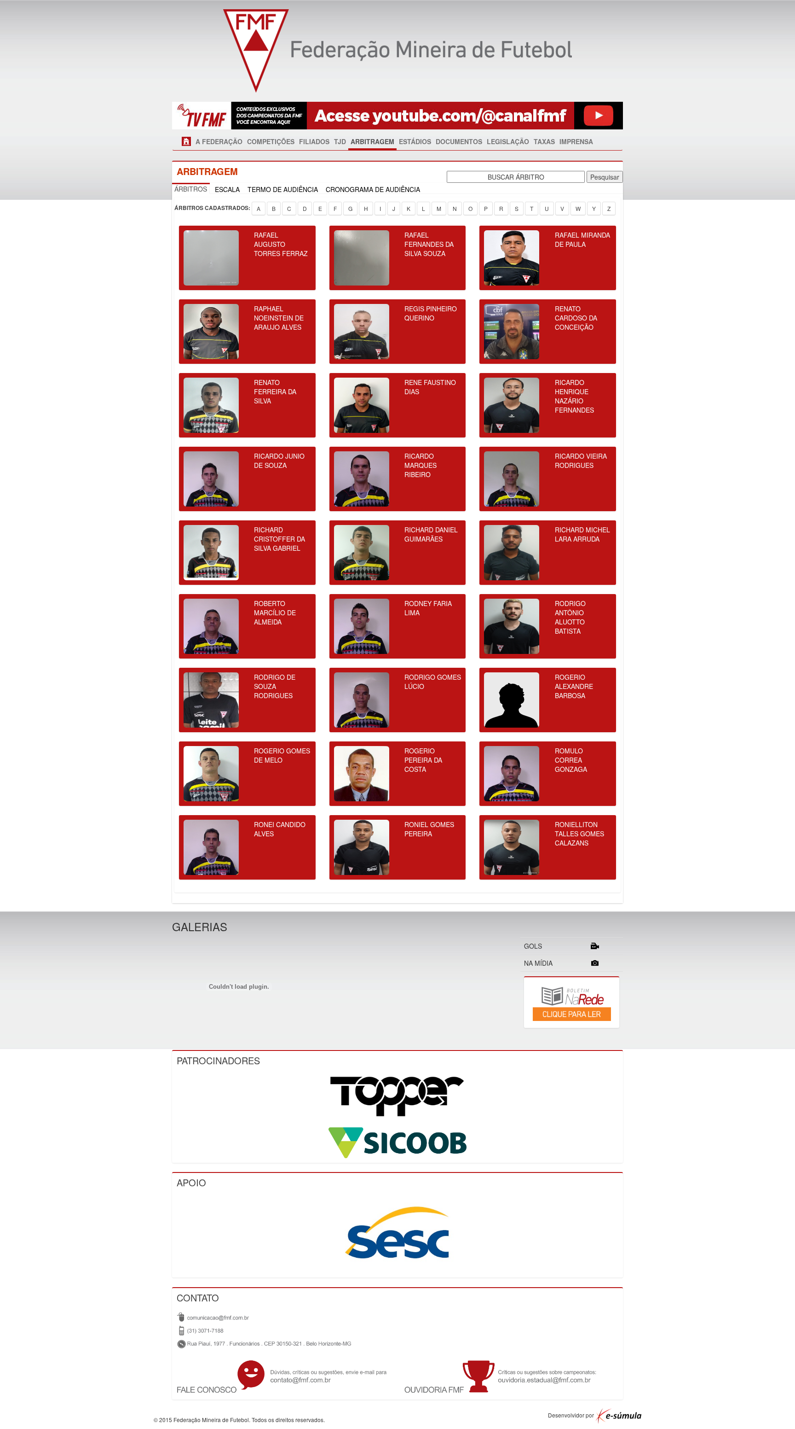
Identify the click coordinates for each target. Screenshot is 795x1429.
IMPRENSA (576, 141)
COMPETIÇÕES (270, 141)
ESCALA (227, 189)
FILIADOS (314, 141)
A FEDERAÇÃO (219, 141)
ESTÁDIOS (415, 141)
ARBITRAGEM (372, 141)
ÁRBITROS (190, 188)
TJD (340, 141)
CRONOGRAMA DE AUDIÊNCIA (373, 189)
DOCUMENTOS (459, 141)
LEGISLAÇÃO (508, 141)
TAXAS (544, 141)
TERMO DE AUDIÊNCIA (283, 189)
